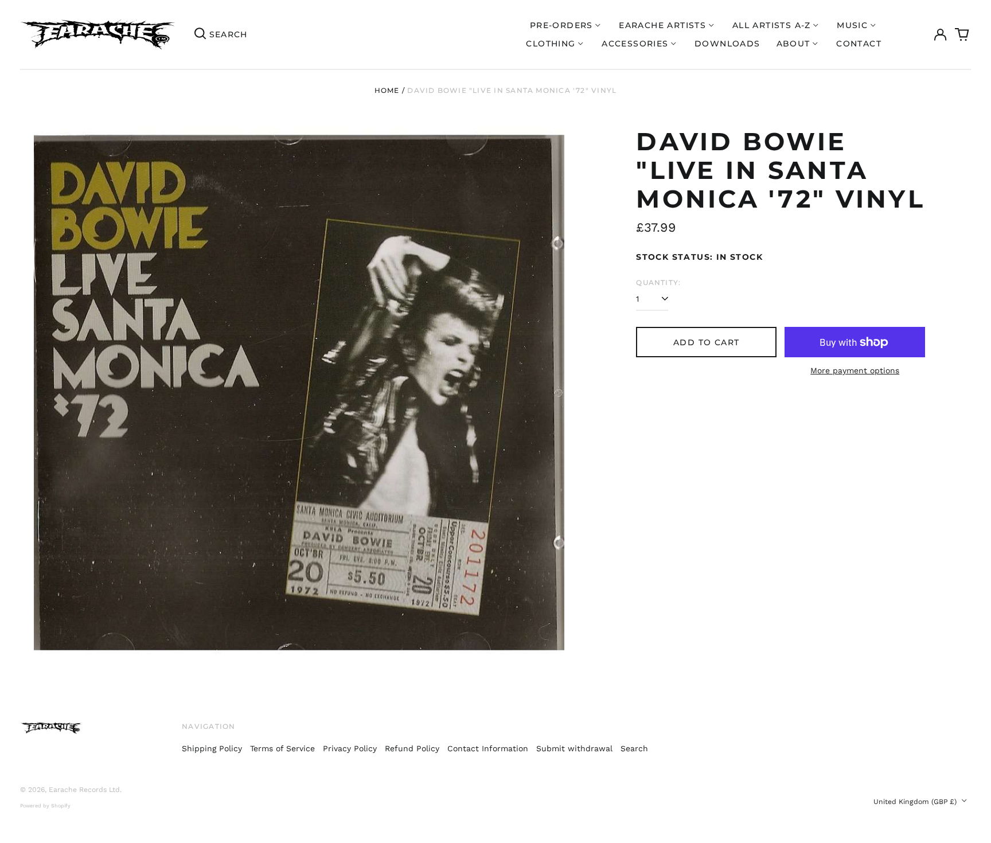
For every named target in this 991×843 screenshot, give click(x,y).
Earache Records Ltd (84, 790)
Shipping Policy (212, 748)
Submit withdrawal (574, 748)
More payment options (854, 370)
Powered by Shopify (45, 806)
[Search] (200, 34)
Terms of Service (282, 748)
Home (387, 90)
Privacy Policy (350, 748)
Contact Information (487, 748)
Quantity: (658, 282)
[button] (962, 34)
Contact (858, 43)
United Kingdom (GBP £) (916, 802)
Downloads (727, 43)
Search (634, 748)
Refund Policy (412, 748)
